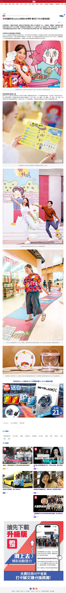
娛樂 (35, 468)
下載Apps (33, 591)
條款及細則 (52, 591)
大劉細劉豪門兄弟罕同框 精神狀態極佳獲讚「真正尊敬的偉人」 (48, 514)
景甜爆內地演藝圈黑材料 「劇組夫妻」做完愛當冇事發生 (47, 489)
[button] (1, 1)
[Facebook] (31, 589)
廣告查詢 (13, 591)
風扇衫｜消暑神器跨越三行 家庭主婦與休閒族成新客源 (16, 465)
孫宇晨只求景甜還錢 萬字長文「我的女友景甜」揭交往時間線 (48, 466)
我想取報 (18, 591)
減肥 (5, 438)
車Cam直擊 (15, 436)
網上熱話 (41, 436)
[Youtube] (36, 589)
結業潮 (21, 436)
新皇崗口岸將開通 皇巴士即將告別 (11, 489)
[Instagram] (33, 589)
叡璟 (51, 436)
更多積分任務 (40, 584)
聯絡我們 (28, 591)
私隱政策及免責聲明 (45, 591)
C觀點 (46, 436)
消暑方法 (56, 436)
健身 (61, 436)
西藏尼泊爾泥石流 (7, 436)
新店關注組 (34, 436)
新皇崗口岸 (28, 436)
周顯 (9, 438)
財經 (4, 468)
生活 (4, 15)
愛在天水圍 (22, 423)
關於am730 (23, 591)
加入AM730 (38, 591)
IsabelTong (6, 423)
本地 (4, 492)
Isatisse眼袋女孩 (14, 423)
